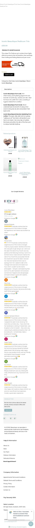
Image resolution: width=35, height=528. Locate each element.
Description (8, 89)
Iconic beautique (9, 4)
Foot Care (17, 4)
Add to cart (9, 74)
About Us (6, 445)
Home (1, 4)
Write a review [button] (8, 216)
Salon (5, 449)
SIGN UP (8, 410)
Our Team (6, 452)
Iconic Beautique (7, 83)
